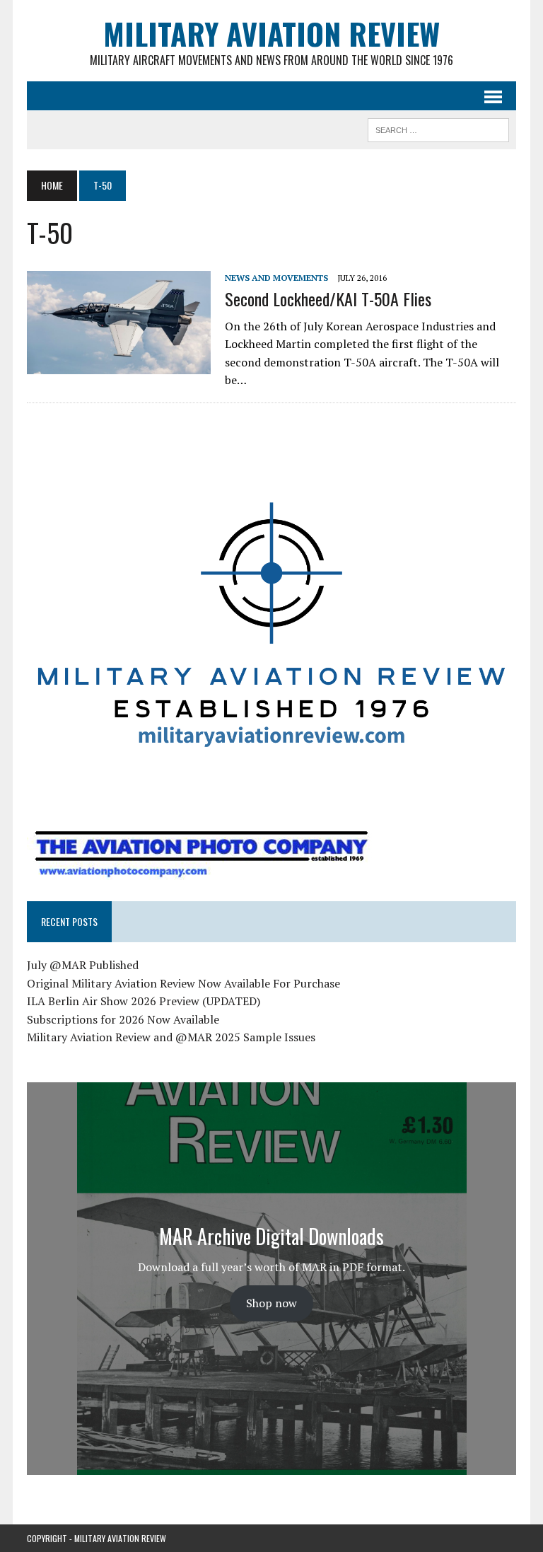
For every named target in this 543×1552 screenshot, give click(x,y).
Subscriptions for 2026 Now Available (123, 1019)
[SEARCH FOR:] (438, 128)
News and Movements (276, 277)
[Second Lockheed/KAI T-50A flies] (119, 365)
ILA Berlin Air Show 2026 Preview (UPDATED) (143, 1001)
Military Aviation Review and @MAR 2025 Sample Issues (171, 1037)
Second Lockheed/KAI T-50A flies (328, 298)
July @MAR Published (83, 965)
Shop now (271, 1303)
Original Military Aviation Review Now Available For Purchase (183, 983)
